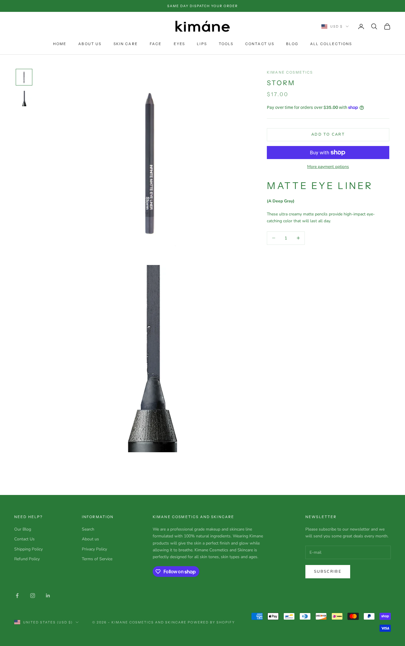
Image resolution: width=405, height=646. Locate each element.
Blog (292, 44)
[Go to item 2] (24, 98)
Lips (202, 44)
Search (88, 529)
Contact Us (260, 44)
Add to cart (328, 134)
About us (90, 539)
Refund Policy (27, 559)
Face (156, 44)
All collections (331, 44)
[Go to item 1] (24, 77)
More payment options (328, 166)
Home (60, 44)
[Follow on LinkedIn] (48, 596)
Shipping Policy (28, 549)
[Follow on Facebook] (17, 596)
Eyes (179, 44)
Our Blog (22, 529)
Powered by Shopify (211, 622)
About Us (89, 44)
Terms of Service (97, 559)
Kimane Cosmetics (290, 72)
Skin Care (126, 44)
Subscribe (328, 571)
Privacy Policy (94, 549)
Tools (226, 44)
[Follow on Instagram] (33, 596)
